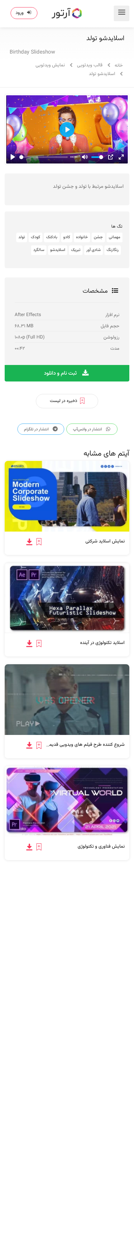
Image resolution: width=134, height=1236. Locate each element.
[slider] (43, 157)
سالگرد (38, 250)
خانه (119, 65)
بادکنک (51, 237)
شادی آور (93, 250)
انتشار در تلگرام (37, 429)
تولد (21, 237)
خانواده (82, 237)
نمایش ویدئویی (50, 65)
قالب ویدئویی (90, 65)
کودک (35, 237)
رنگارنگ (113, 250)
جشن (98, 237)
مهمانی (114, 237)
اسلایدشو (57, 250)
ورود (20, 13)
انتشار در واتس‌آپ (88, 429)
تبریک (75, 250)
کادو (66, 237)
